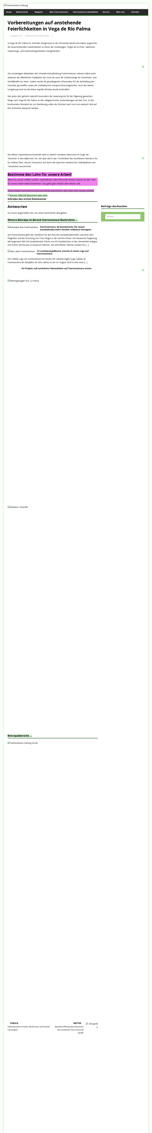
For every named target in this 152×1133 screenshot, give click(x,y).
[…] (87, 244)
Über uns (120, 12)
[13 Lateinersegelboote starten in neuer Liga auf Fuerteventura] (21, 251)
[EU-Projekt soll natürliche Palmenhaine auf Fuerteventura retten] (13, 274)
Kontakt (135, 12)
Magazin (39, 12)
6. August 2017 (16, 35)
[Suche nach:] (122, 216)
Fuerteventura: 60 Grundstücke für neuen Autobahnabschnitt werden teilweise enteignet (65, 228)
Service (106, 12)
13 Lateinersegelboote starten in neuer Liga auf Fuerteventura (63, 252)
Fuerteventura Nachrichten (37, 35)
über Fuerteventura (58, 12)
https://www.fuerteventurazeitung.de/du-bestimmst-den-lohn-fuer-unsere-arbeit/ (51, 190)
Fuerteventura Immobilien (85, 12)
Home (9, 12)
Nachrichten (22, 12)
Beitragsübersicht (18, 735)
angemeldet (23, 212)
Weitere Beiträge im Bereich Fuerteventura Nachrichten (41, 219)
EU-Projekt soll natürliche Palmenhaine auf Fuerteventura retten (56, 268)
